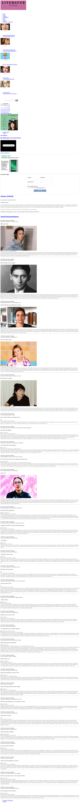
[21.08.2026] (5, 33)
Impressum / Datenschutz (8, 21)
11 (9, 107)
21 (4, 110)
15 (5, 109)
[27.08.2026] (5, 90)
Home (4, 14)
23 (6, 110)
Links (4, 19)
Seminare (5, 16)
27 (2, 112)
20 (2, 110)
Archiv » (4, 133)
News (4, 15)
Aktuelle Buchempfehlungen (9, 216)
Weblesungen (5, 17)
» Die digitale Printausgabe (5, 113)
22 (5, 110)
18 (9, 109)
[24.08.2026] (5, 62)
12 (1, 109)
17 (8, 109)
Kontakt (4, 20)
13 (2, 109)
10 (8, 107)
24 (8, 110)
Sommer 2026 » (6, 132)
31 (8, 112)
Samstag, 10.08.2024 (6, 196)
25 (9, 110)
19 (1, 110)
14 (4, 109)
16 (6, 109)
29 (5, 112)
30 (6, 112)
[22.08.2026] (5, 47)
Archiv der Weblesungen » (5, 152)
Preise (4, 18)
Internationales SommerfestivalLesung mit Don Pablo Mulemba (10, 50)
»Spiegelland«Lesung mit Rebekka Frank (8, 78)
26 (1, 112)
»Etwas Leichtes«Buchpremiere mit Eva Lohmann (10, 93)
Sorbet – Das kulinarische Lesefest (10, 64)
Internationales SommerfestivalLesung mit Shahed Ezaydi (9, 36)
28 (4, 112)
